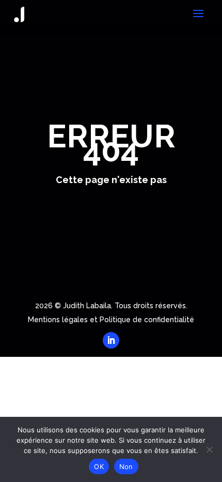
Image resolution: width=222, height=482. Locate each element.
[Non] (209, 449)
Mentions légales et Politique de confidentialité (111, 319)
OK (99, 466)
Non (126, 466)
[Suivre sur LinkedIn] (111, 340)
